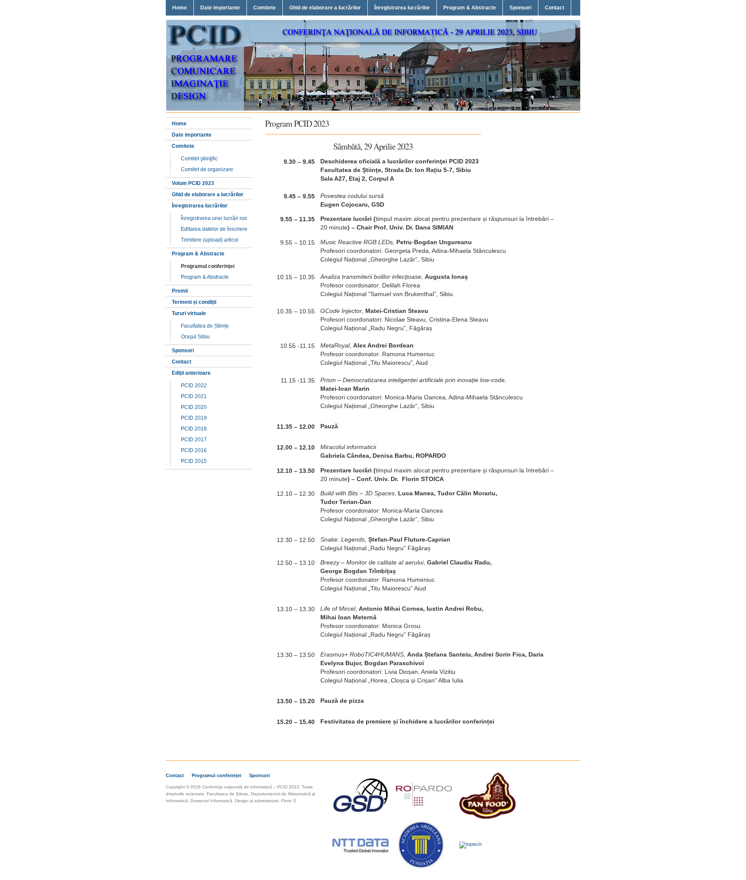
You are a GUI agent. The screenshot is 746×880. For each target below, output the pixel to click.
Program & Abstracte (469, 8)
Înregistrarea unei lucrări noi (214, 218)
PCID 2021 (194, 396)
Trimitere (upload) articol (209, 240)
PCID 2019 (194, 418)
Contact (554, 8)
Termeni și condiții (194, 302)
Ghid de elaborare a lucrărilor (325, 8)
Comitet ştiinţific (199, 159)
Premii (180, 291)
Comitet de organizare (207, 169)
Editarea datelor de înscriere (214, 229)
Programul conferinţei (207, 266)
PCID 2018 (194, 429)
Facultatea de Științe (205, 326)
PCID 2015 (194, 461)
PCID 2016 (194, 450)
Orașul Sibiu (195, 337)
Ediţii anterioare (191, 373)
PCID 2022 (194, 386)
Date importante (220, 8)
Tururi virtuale (189, 313)
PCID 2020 (194, 407)
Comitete (264, 8)
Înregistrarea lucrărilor (402, 8)
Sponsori (520, 8)
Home (179, 8)
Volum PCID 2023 (193, 183)
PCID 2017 (194, 440)
